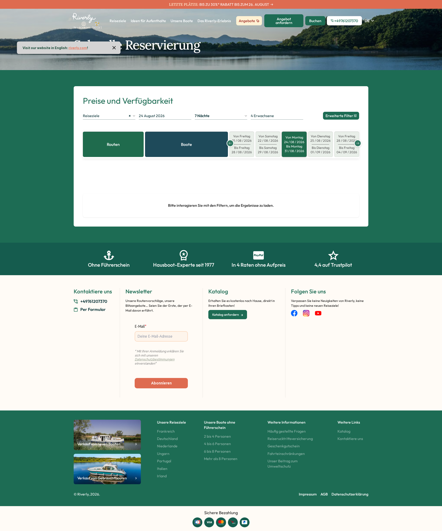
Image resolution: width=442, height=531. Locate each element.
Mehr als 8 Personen (220, 458)
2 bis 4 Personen (217, 436)
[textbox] (221, 116)
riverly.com (78, 48)
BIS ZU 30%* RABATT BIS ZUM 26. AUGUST (234, 4)
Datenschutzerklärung (350, 494)
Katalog (343, 431)
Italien (162, 468)
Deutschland (167, 438)
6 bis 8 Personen (217, 451)
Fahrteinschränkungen (286, 453)
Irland (162, 476)
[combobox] (109, 116)
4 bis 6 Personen (217, 443)
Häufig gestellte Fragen (287, 431)
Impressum (308, 494)
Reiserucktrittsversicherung (290, 438)
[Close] (114, 47)
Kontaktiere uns (350, 438)
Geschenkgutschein (284, 446)
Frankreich (166, 431)
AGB (324, 494)
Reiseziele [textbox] (107, 115)
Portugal (164, 461)
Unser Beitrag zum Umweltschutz (283, 463)
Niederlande (167, 446)
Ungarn (163, 453)
